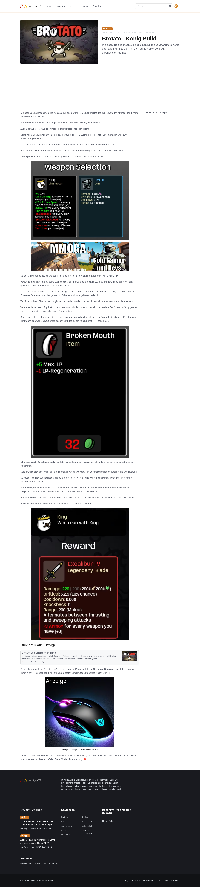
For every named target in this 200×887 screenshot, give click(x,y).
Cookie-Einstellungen (87, 832)
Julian (26, 847)
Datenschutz (87, 826)
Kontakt (85, 817)
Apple (26, 836)
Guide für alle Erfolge (156, 112)
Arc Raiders (66, 826)
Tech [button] (72, 6)
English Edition (131, 880)
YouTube (109, 821)
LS (62, 821)
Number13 (32, 880)
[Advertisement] (100, 91)
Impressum (87, 821)
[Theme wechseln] (176, 6)
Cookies (175, 880)
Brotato (108, 29)
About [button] (96, 6)
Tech (26, 817)
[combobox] (153, 6)
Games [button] (59, 6)
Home (48, 6)
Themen (85, 6)
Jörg (25, 829)
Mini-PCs (65, 830)
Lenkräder (65, 834)
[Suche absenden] (170, 6)
